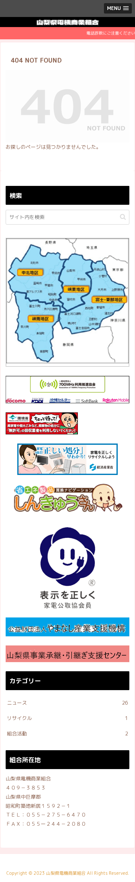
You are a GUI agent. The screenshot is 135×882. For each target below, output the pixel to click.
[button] (122, 216)
